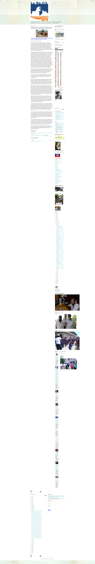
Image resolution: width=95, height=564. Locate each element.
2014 (56, 278)
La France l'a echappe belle (56, 430)
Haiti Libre (56, 168)
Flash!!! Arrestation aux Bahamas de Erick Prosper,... (59, 235)
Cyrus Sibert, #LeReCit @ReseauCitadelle (58, 289)
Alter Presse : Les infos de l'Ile (58, 160)
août (31, 510)
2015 (56, 277)
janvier (57, 275)
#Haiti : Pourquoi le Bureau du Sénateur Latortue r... (36, 515)
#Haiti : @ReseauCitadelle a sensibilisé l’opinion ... (36, 532)
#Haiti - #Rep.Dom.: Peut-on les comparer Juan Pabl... (59, 227)
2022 (56, 216)
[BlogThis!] (45, 135)
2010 (56, 281)
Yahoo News (56, 183)
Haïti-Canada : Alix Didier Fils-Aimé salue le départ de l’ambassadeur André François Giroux (59, 127)
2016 (56, 276)
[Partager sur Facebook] (46, 135)
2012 (31, 548)
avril (31, 541)
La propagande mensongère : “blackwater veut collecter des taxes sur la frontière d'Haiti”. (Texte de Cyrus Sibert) (57, 419)
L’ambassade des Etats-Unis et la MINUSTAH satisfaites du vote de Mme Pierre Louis (57, 393)
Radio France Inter (57, 178)
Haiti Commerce (57, 167)
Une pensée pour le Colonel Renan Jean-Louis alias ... (59, 238)
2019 (31, 504)
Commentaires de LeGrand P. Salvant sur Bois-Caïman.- (60, 244)
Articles (62, 352)
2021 (56, 217)
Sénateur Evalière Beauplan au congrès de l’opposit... (36, 519)
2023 (56, 215)
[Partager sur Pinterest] (47, 135)
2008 (56, 283)
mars (56, 273)
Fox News (56, 164)
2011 (31, 549)
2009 (56, 282)
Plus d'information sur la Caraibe (58, 176)
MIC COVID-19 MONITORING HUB (59, 27)
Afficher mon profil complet (57, 291)
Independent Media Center (58, 169)
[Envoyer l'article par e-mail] (43, 135)
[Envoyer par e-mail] (44, 135)
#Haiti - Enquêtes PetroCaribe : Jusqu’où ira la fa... (59, 254)
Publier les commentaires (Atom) (37, 141)
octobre (57, 223)
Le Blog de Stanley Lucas (58, 173)
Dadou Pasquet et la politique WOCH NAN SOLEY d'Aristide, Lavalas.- (59, 119)
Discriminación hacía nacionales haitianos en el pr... (59, 261)
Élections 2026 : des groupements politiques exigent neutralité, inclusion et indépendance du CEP (59, 129)
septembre (32, 509)
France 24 (56, 165)
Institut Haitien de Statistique (58, 170)
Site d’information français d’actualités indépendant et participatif (59, 181)
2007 (56, 284)
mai (31, 540)
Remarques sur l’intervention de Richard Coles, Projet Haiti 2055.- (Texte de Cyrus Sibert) (59, 113)
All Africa (56, 159)
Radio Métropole (57, 179)
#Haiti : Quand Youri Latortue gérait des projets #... (36, 526)
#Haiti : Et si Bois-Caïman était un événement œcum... (59, 242)
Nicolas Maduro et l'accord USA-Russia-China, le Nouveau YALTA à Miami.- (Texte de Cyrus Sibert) (59, 118)
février (56, 274)
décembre (57, 221)
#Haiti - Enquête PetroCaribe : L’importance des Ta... (59, 263)
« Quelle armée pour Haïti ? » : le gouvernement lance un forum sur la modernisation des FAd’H (59, 131)
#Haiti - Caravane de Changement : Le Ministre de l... (36, 528)
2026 (31, 498)
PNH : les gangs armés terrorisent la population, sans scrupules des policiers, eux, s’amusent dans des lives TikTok (59, 125)
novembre (57, 222)
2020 (31, 503)
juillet (56, 270)
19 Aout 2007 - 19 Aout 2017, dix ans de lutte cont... (36, 520)
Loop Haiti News (57, 175)
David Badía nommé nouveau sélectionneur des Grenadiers (58, 122)
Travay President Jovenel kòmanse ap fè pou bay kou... (36, 513)
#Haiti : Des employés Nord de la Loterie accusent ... (36, 535)
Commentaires (62, 353)
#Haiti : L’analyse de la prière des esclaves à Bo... (59, 247)
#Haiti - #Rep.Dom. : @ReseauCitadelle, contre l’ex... (36, 527)
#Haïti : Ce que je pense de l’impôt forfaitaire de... (36, 514)
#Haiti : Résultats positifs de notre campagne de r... (59, 245)
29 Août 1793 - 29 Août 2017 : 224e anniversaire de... (59, 226)
